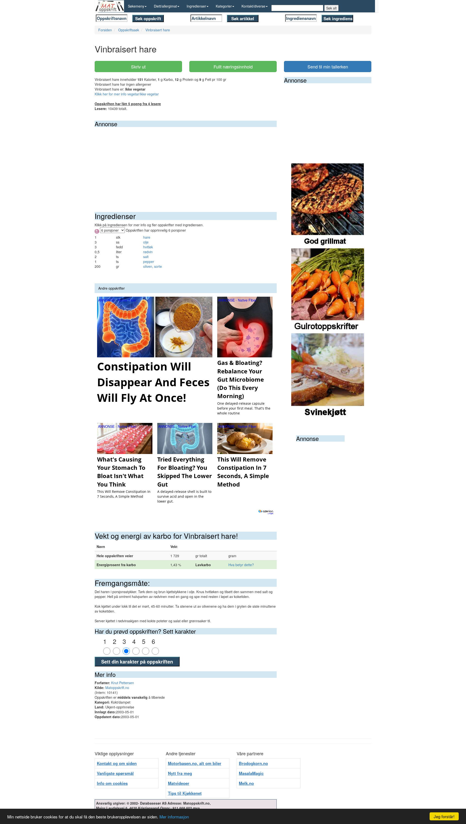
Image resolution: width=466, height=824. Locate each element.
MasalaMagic (251, 773)
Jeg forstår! (444, 816)
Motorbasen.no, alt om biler (194, 763)
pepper (148, 261)
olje (146, 242)
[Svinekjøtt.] (327, 375)
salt (146, 256)
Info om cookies (112, 783)
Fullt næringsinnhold (233, 66)
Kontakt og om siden (117, 763)
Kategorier (224, 6)
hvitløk (148, 246)
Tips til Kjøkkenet (185, 793)
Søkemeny (136, 6)
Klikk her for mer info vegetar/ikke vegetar (127, 94)
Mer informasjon (174, 817)
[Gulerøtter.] (327, 290)
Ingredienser (196, 6)
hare (146, 237)
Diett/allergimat (165, 6)
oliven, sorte (152, 266)
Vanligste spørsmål (115, 773)
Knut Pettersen (122, 682)
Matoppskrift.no (117, 687)
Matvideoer (178, 783)
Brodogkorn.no (253, 763)
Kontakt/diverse (253, 6)
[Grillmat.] (327, 205)
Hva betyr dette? (241, 564)
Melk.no (246, 783)
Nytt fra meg (180, 773)
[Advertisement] (186, 163)
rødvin (148, 251)
